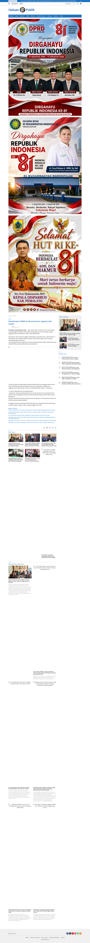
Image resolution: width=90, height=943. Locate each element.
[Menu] (9, 4)
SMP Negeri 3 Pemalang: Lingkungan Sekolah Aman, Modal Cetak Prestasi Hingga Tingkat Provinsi (31, 422)
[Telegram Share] (53, 428)
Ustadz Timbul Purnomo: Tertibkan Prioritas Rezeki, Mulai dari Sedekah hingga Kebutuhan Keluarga (31, 410)
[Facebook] (67, 933)
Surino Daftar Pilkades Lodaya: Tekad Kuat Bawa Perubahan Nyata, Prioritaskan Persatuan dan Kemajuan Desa (31, 412)
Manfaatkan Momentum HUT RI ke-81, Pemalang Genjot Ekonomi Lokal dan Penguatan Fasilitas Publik (32, 420)
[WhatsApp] (78, 933)
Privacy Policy (44, 937)
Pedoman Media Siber (54, 937)
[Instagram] (75, 933)
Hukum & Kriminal (41, 16)
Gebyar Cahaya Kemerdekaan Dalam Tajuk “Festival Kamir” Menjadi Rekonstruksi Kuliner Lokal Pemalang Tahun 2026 (71, 378)
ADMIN (12, 326)
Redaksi (63, 937)
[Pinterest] (73, 933)
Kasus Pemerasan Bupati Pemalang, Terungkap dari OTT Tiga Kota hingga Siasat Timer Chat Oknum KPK (71, 373)
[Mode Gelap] (81, 4)
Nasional (22, 16)
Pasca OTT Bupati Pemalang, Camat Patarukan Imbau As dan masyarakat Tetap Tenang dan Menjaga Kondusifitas (71, 368)
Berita (16, 16)
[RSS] (80, 933)
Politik (27, 16)
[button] (78, 4)
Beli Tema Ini (14, 3)
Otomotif (56, 16)
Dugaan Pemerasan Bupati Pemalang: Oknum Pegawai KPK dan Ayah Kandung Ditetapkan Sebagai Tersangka (71, 363)
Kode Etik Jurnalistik (35, 937)
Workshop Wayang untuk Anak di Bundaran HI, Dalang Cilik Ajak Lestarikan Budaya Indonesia (71, 383)
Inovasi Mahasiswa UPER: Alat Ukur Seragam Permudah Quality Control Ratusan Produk (55, 1)
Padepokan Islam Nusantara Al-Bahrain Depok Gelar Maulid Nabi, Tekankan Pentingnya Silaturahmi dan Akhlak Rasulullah (31, 418)
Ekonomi (33, 16)
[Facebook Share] (44, 428)
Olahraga (49, 16)
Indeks (21, 3)
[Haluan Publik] (22, 9)
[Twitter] (70, 933)
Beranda (11, 16)
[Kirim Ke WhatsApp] (55, 428)
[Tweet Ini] (47, 428)
